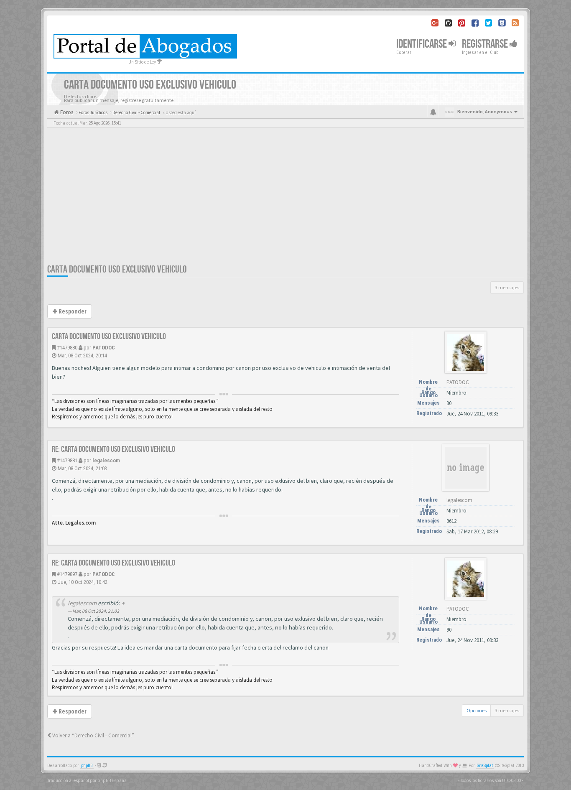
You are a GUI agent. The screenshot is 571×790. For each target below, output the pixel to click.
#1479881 (67, 460)
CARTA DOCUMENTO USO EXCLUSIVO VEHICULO (117, 269)
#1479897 (67, 574)
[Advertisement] (285, 200)
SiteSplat (485, 765)
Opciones (476, 710)
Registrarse (486, 44)
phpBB (87, 765)
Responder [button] (72, 311)
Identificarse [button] (422, 44)
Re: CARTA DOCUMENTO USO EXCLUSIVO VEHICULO (113, 449)
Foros (66, 112)
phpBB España (112, 780)
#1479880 (67, 347)
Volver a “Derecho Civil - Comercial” (92, 735)
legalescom (106, 460)
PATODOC (103, 347)
